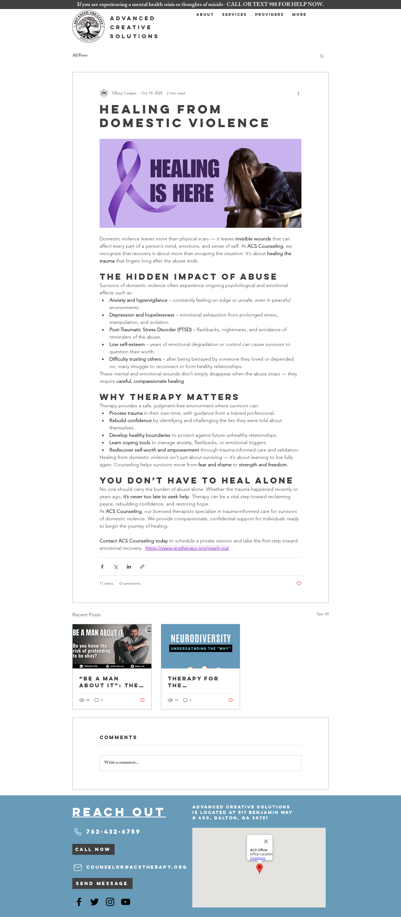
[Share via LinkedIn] (128, 566)
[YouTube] (125, 901)
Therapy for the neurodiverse (196, 682)
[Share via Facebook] (102, 566)
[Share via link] (142, 566)
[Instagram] (110, 901)
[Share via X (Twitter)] (115, 566)
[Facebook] (79, 901)
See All (323, 613)
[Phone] (77, 831)
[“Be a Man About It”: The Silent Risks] (112, 646)
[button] (321, 55)
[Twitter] (94, 901)
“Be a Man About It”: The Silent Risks (109, 682)
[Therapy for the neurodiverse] (200, 646)
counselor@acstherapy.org (136, 867)
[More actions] (298, 93)
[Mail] (77, 867)
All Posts (80, 56)
